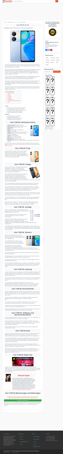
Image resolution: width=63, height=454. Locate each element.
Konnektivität (10, 99)
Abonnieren (57, 71)
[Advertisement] (31, 12)
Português (31, 450)
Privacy (21, 444)
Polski (34, 450)
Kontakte (21, 439)
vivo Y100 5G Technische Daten (15, 144)
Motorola (53, 60)
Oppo (47, 64)
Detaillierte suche (36, 446)
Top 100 (34, 444)
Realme (52, 62)
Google (57, 60)
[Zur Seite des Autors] (8, 378)
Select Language (6, 450)
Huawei (47, 60)
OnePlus (48, 62)
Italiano (28, 450)
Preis (9, 94)
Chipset (34, 441)
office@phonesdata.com (52, 440)
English (14, 450)
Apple (47, 57)
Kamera (9, 97)
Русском (22, 450)
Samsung (53, 57)
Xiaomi (57, 57)
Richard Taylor (13, 28)
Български (37, 450)
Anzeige (9, 96)
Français (19, 450)
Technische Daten (11, 92)
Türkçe (25, 450)
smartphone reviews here (26, 389)
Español (16, 450)
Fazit (9, 101)
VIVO (57, 62)
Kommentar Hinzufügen (22, 400)
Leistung (9, 98)
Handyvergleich (36, 439)
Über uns (21, 436)
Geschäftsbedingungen (24, 441)
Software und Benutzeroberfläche (14, 100)
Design (9, 95)
